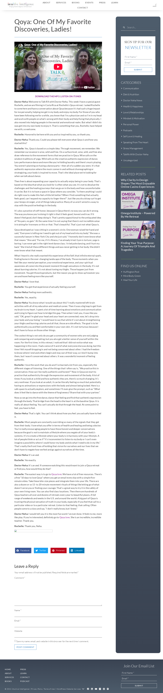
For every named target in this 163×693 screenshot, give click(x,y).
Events (89, 2)
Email (17, 621)
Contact (82, 7)
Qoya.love (56, 474)
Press (102, 2)
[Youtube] (96, 689)
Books (75, 2)
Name (17, 610)
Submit (138, 69)
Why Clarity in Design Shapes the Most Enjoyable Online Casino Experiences (138, 183)
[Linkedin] (92, 689)
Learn (114, 2)
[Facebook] (88, 689)
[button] (23, 550)
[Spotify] (108, 689)
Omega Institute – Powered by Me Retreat (138, 214)
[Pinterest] (104, 689)
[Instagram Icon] (100, 689)
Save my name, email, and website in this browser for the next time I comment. (52, 641)
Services (61, 2)
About (46, 2)
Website (18, 631)
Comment (19, 578)
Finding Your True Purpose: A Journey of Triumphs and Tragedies (138, 246)
